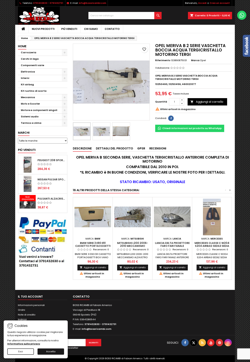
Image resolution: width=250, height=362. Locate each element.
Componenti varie (32, 65)
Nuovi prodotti (43, 29)
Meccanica (28, 97)
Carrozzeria (28, 52)
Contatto (112, 29)
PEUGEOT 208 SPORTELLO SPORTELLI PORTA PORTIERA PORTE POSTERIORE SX (52, 160)
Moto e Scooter (30, 103)
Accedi (202, 3)
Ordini (21, 310)
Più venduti (69, 29)
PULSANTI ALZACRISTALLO (52, 198)
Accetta (50, 351)
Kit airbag (27, 84)
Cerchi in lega (30, 59)
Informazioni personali (31, 305)
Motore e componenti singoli (39, 110)
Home (22, 46)
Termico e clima (31, 123)
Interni (25, 78)
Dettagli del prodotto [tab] (114, 148)
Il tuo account (30, 296)
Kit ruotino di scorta (33, 91)
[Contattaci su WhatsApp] (241, 15)
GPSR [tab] (141, 148)
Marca (195, 60)
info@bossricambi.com (92, 3)
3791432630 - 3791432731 (48, 3)
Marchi (23, 133)
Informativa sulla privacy (23, 344)
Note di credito (27, 314)
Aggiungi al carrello (206, 102)
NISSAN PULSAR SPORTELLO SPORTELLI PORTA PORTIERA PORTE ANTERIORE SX (52, 179)
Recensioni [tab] (157, 148)
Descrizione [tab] (82, 148)
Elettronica (28, 71)
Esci (20, 351)
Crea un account (220, 3)
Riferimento (162, 60)
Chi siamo (91, 29)
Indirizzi (22, 319)
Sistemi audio (30, 116)
